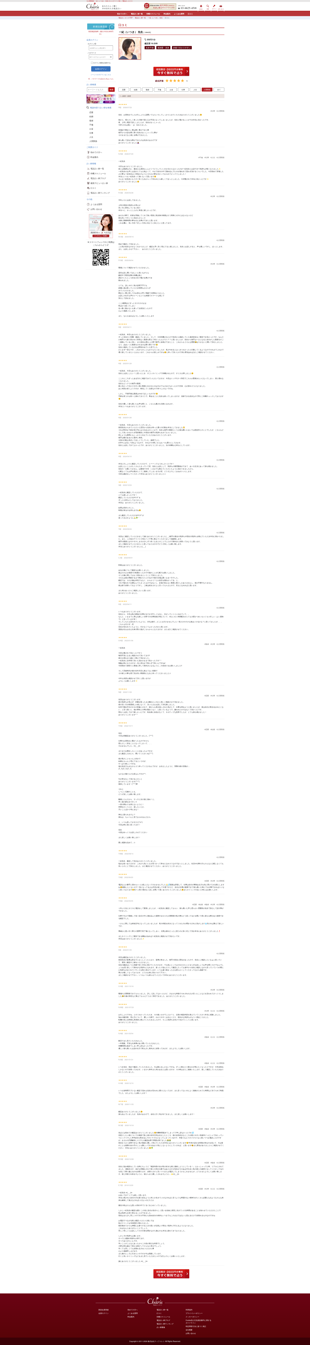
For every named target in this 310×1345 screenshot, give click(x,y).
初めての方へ (122, 13)
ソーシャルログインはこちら (101, 74)
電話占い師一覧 (137, 13)
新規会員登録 (103, 1309)
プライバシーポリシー (194, 1313)
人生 (91, 137)
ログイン (214, 6)
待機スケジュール (153, 13)
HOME (201, 6)
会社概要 (189, 1330)
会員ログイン (103, 1313)
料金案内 (167, 13)
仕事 (91, 132)
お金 (91, 128)
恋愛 (91, 112)
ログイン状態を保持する (102, 63)
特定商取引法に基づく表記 (196, 1326)
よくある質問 (179, 13)
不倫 (91, 124)
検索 (208, 6)
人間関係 (93, 141)
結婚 (91, 116)
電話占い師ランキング (100, 192)
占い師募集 (161, 1327)
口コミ (190, 13)
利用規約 (189, 1309)
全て (219, 89)
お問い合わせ (221, 6)
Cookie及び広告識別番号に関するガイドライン (198, 1321)
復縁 (91, 120)
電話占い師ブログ (98, 178)
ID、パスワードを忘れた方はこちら (100, 79)
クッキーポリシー (192, 1316)
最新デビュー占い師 (99, 183)
